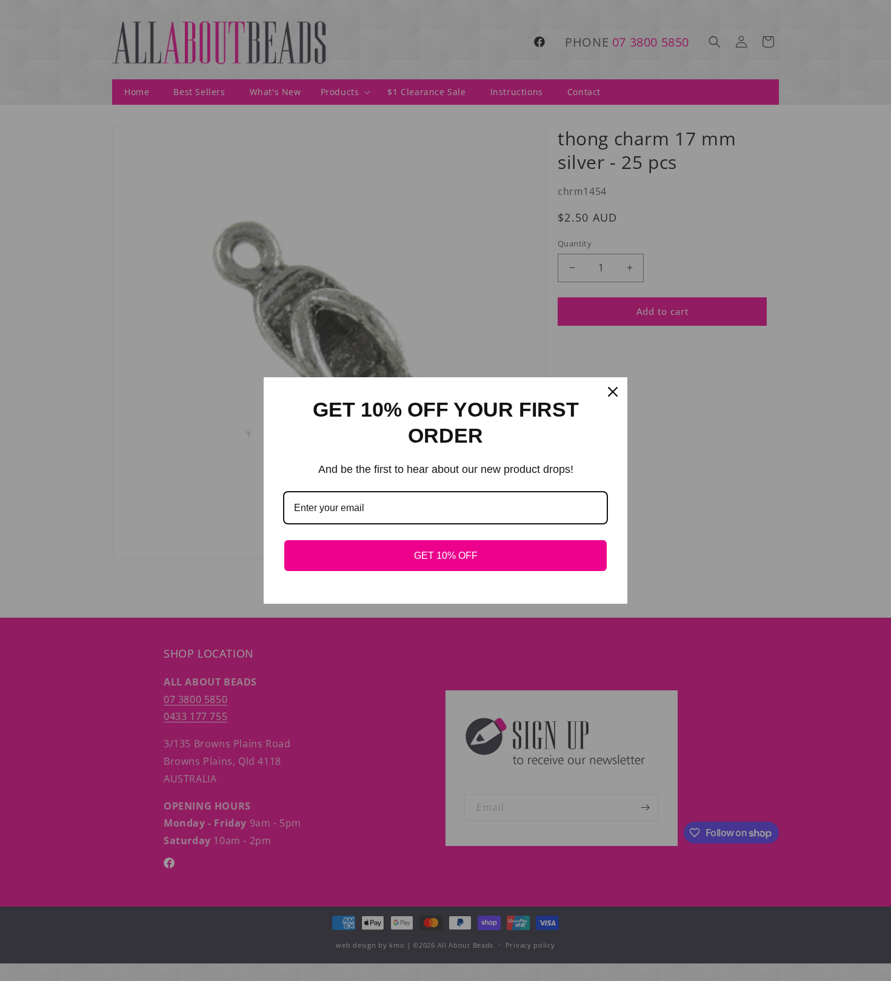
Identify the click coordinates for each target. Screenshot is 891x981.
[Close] (612, 391)
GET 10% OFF (446, 555)
